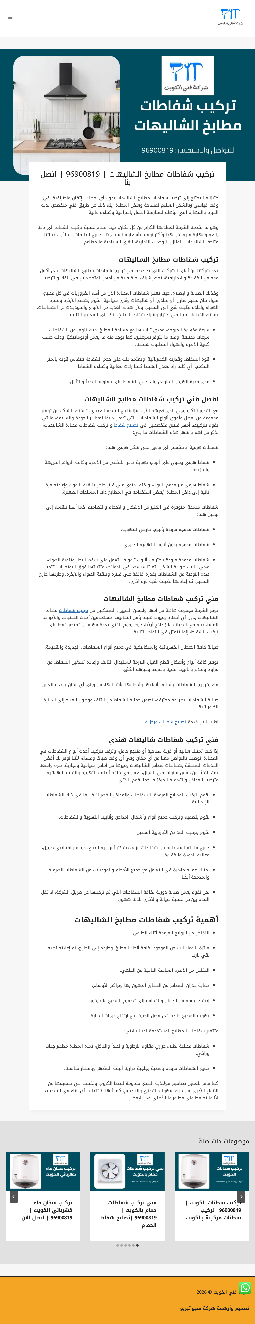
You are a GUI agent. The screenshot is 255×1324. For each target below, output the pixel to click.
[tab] (137, 1245)
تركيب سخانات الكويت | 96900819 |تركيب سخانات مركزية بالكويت (213, 1210)
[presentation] (212, 1171)
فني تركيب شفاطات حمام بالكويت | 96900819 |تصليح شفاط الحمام (128, 1214)
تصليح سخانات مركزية (165, 722)
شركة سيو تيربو (197, 1308)
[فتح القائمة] (10, 18)
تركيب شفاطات (161, 399)
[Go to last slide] (241, 1197)
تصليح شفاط (126, 425)
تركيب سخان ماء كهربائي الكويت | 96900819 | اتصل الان (46, 1210)
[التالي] (14, 1197)
